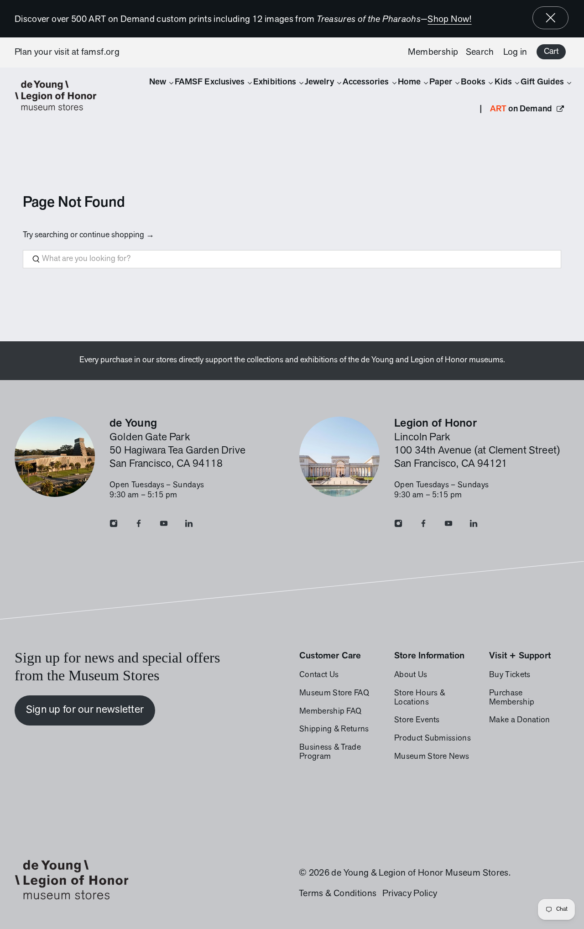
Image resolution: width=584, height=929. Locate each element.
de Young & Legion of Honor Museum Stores (419, 873)
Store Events (417, 720)
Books (473, 82)
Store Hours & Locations (419, 698)
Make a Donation (519, 720)
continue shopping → (116, 235)
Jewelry (319, 82)
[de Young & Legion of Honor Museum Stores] (60, 95)
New (157, 82)
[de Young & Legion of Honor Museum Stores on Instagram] (114, 526)
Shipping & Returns (334, 729)
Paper (440, 82)
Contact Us (319, 675)
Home (409, 82)
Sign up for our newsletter (85, 710)
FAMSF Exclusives (210, 82)
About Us (411, 675)
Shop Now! (449, 19)
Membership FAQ (330, 712)
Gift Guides (542, 82)
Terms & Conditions (337, 893)
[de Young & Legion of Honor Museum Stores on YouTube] (164, 526)
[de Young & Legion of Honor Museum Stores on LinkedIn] (189, 526)
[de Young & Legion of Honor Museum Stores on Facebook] (139, 526)
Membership (433, 52)
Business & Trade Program (330, 752)
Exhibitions (274, 82)
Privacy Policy (409, 893)
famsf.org (100, 52)
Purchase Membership (511, 698)
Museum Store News (431, 757)
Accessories (366, 82)
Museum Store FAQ (334, 693)
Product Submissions (432, 739)
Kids (503, 82)
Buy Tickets (509, 675)
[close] (550, 17)
